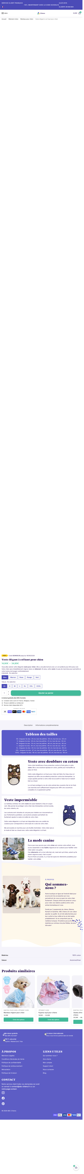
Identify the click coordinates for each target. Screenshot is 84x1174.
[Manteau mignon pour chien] (18, 991)
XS (4, 686)
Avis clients (47, 1059)
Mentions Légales (8, 1056)
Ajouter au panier (45, 693)
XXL (31, 686)
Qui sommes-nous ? (50, 1056)
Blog (44, 1073)
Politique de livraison (9, 1073)
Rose (21, 677)
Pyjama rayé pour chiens (48, 1013)
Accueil (4, 19)
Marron (13, 677)
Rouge (29, 677)
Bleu (5, 677)
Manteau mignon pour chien (14, 1013)
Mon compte (47, 1063)
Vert (37, 677)
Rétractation (6, 1069)
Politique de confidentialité (11, 1063)
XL (25, 686)
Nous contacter (48, 1069)
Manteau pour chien (26, 19)
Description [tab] (28, 725)
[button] (8, 691)
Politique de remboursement (12, 1066)
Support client (48, 1066)
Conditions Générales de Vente (13, 1059)
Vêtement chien (13, 19)
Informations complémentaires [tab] (47, 725)
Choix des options (18, 1019)
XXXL (38, 686)
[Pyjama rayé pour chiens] (53, 991)
